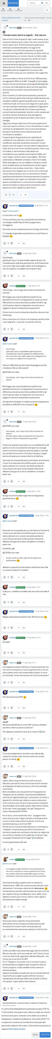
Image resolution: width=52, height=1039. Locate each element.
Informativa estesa (16, 1029)
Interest (10, 10)
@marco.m (7, 864)
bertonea (13, 28)
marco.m (13, 663)
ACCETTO (45, 1035)
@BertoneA (8, 344)
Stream (3, 10)
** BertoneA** (12, 211)
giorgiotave (13, 206)
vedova (12, 859)
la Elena (12, 286)
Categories (19, 10)
